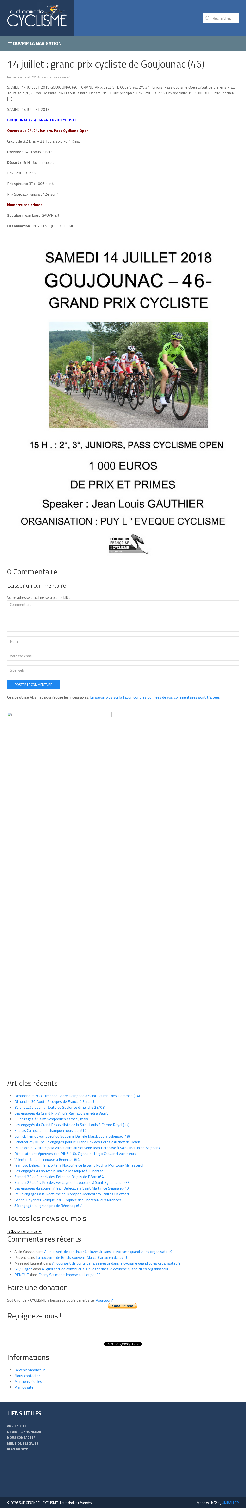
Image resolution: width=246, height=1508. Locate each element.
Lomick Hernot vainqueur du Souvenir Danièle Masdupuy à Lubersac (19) (72, 1136)
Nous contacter (27, 1375)
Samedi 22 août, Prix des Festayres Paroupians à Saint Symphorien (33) (72, 1182)
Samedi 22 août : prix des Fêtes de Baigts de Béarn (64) (59, 1177)
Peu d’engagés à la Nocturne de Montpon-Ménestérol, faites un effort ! (72, 1194)
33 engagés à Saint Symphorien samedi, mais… (52, 1119)
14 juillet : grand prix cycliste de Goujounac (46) (105, 64)
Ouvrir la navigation (37, 43)
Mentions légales (28, 1381)
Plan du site (23, 1387)
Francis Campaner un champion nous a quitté (50, 1130)
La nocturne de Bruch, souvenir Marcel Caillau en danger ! (81, 1257)
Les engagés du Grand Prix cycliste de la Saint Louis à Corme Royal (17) (71, 1125)
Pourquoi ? (104, 1300)
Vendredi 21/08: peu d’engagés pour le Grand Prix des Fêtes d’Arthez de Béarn (77, 1142)
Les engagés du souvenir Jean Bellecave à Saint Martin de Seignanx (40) (72, 1188)
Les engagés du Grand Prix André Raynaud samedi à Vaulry (61, 1113)
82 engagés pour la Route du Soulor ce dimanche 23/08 (59, 1107)
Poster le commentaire (33, 684)
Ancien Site (16, 1425)
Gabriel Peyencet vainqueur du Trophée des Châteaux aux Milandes (67, 1200)
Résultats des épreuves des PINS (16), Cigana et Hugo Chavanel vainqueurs (75, 1153)
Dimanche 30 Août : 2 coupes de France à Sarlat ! (54, 1101)
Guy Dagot (23, 1269)
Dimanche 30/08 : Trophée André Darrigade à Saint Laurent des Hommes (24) (77, 1096)
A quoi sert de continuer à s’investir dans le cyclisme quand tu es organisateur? (108, 1251)
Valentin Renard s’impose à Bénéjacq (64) (47, 1159)
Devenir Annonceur (29, 1370)
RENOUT (21, 1275)
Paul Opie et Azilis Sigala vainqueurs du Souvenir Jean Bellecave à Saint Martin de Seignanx (87, 1148)
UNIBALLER (230, 1503)
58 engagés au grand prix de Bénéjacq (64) (48, 1205)
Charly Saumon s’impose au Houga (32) (70, 1275)
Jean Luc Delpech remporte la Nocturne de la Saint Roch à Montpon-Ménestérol (78, 1165)
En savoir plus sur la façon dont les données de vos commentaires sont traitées (155, 697)
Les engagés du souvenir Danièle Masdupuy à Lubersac (58, 1171)
